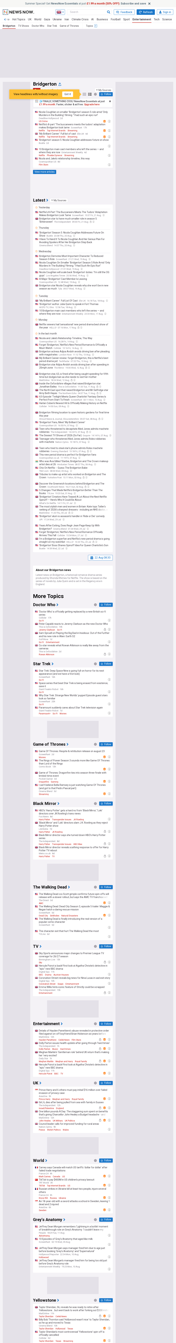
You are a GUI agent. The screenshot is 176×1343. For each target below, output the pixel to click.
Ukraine (57, 19)
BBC (41, 975)
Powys (42, 1130)
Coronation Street (47, 984)
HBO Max (77, 844)
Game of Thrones (69, 25)
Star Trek (52, 25)
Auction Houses (61, 975)
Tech (157, 19)
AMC (41, 903)
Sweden (42, 1210)
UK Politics (70, 1121)
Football (115, 19)
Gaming (54, 782)
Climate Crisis (80, 19)
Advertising (44, 1236)
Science (167, 19)
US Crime (43, 121)
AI (92, 19)
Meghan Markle (46, 1061)
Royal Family (81, 1061)
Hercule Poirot (45, 1074)
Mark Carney (45, 1177)
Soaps (60, 984)
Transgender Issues (61, 820)
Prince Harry (44, 1099)
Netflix (42, 130)
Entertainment (142, 19)
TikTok (42, 1186)
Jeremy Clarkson (47, 630)
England (60, 1108)
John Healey (45, 1121)
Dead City (43, 916)
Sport (126, 19)
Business (102, 19)
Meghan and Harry (64, 1061)
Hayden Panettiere (47, 1040)
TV (53, 856)
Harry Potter (44, 820)
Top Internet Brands (56, 130)
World (37, 19)
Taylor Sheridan (46, 1316)
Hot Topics (18, 19)
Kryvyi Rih (43, 1198)
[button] (104, 90)
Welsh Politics (54, 1130)
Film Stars (43, 165)
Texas (70, 1329)
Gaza (47, 19)
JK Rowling (78, 820)
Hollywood (44, 1257)
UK (29, 19)
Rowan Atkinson (46, 654)
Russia (53, 1198)
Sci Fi (41, 621)
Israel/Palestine (46, 1108)
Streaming (72, 130)
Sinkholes (54, 916)
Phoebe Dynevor (54, 155)
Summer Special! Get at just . (85, 3)
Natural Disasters (69, 916)
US (63, 1177)
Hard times (65, 1049)
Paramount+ (45, 714)
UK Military (58, 1121)
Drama (48, 975)
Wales (66, 1130)
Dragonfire (44, 782)
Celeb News (64, 1040)
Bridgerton (9, 25)
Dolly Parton (44, 1049)
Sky (40, 963)
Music (55, 1049)
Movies (63, 714)
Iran (66, 19)
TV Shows (23, 25)
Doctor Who (38, 25)
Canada (56, 1177)
